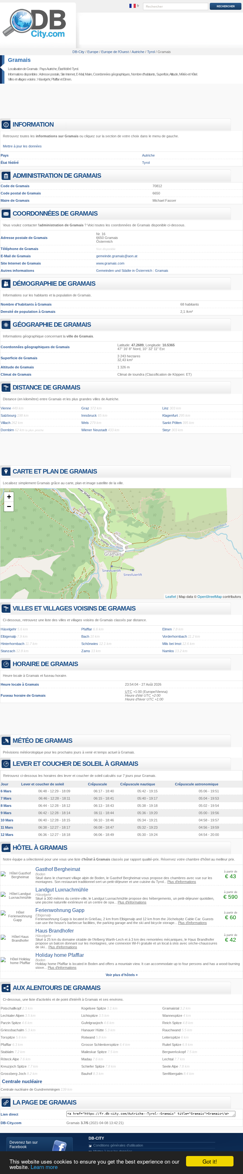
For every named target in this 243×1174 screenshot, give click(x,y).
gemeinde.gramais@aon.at (116, 256)
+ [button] (9, 497)
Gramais (19, 60)
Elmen (67, 79)
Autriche (148, 155)
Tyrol (146, 162)
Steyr (166, 430)
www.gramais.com (110, 263)
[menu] (134, 6)
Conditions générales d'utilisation (118, 1145)
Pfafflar (55, 79)
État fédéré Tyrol (68, 69)
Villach (5, 423)
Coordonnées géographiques (111, 74)
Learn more (44, 1167)
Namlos (168, 651)
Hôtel (193, 74)
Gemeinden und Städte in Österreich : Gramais (132, 270)
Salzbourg (8, 415)
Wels (85, 423)
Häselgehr (43, 79)
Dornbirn (7, 430)
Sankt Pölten (172, 423)
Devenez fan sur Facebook (23, 1144)
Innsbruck (89, 415)
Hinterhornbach (12, 644)
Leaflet (170, 596)
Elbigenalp (8, 636)
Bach (85, 636)
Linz (165, 408)
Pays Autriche (48, 69)
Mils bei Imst (171, 644)
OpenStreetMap (209, 596)
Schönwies (89, 644)
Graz (85, 408)
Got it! (209, 1161)
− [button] (9, 506)
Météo (183, 74)
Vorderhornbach (174, 636)
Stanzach (8, 651)
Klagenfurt (170, 415)
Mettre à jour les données (22, 146)
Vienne (6, 408)
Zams (85, 651)
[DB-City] (34, 38)
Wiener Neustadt (94, 430)
